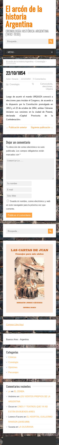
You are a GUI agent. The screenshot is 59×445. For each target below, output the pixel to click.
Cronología (14, 84)
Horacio (15, 79)
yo (9, 391)
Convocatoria (46, 84)
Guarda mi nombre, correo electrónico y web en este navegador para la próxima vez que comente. (28, 205)
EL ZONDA (19, 391)
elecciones (47, 86)
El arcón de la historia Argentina (24, 16)
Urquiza (49, 89)
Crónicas (12, 357)
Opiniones (12, 367)
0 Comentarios (39, 79)
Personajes (13, 372)
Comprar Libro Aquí (15, 324)
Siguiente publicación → (42, 127)
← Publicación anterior (16, 127)
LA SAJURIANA (26, 427)
